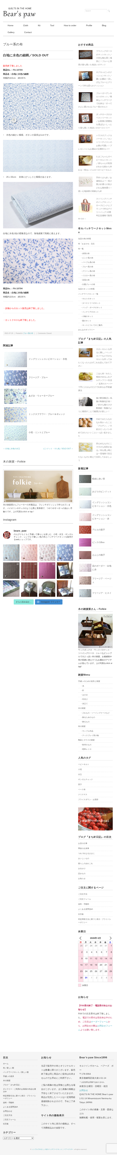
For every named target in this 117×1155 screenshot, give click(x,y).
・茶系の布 (85, 280)
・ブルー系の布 (86, 267)
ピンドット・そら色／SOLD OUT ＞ (58, 449)
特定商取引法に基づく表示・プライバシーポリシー (94, 920)
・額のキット (85, 321)
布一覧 (81, 249)
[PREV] (81, 938)
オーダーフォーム (99, 1021)
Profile (89, 25)
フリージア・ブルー (38, 377)
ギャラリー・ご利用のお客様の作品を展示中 (19, 1090)
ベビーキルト (83, 764)
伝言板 (81, 914)
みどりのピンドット (101, 491)
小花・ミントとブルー (39, 432)
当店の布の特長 (84, 239)
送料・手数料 (83, 904)
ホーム (6, 1064)
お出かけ (81, 868)
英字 (80, 784)
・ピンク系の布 (86, 258)
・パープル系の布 (87, 262)
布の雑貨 (81, 726)
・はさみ (84, 695)
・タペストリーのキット (90, 303)
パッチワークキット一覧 (88, 294)
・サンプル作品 (86, 731)
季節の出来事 (83, 848)
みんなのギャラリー (86, 330)
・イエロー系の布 (87, 275)
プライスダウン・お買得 (88, 799)
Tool (52, 25)
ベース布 (81, 789)
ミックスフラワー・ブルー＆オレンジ (47, 414)
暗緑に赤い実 (98, 479)
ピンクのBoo (98, 542)
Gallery (11, 32)
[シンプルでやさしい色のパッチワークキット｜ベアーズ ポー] (19, 9)
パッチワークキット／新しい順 (16, 1072)
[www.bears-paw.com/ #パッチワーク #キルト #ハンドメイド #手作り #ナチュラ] (11, 552)
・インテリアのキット (89, 312)
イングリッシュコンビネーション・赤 (101, 517)
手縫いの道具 (8, 1076)
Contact (28, 32)
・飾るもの (85, 722)
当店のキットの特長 (86, 289)
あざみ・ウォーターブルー (41, 395)
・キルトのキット (87, 299)
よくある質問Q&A (85, 909)
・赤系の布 (85, 253)
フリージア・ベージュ (101, 580)
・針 (82, 690)
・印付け (84, 699)
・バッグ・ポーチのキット (91, 307)
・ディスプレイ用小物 (89, 735)
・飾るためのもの (87, 717)
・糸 (82, 686)
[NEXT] (110, 938)
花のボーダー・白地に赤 (101, 568)
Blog (104, 25)
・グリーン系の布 (87, 271)
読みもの (81, 873)
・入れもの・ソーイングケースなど (95, 713)
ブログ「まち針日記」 (12, 1085)
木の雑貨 (81, 708)
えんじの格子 (98, 555)
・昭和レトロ (85, 749)
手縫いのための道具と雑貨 (89, 681)
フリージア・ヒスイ (101, 593)
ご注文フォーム (84, 899)
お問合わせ (7, 1111)
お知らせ (81, 878)
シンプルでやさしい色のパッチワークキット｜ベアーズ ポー (52, 1149)
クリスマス (82, 794)
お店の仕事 (82, 843)
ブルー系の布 (13, 44)
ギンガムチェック (85, 779)
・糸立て (84, 704)
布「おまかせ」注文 (86, 244)
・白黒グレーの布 (87, 284)
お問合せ (83, 1090)
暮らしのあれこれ (85, 863)
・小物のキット (86, 316)
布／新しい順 (8, 1068)
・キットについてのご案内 (91, 325)
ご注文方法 (82, 894)
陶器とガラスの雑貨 (86, 740)
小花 (80, 769)
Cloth (25, 25)
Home (10, 25)
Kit (39, 25)
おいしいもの (83, 858)
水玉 (80, 774)
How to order (70, 25)
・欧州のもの (85, 745)
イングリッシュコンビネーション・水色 (48, 359)
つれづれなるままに (86, 853)
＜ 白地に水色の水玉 (11, 449)
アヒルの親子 (98, 529)
